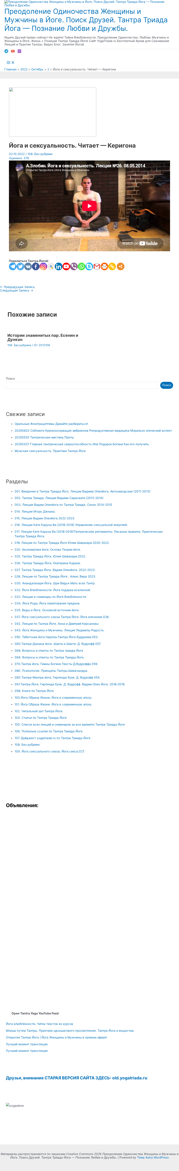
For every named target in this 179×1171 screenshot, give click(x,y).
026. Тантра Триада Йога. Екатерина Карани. (48, 563)
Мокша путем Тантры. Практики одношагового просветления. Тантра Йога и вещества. (70, 1030)
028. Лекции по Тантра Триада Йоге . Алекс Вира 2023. (55, 576)
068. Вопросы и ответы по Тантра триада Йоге (49, 650)
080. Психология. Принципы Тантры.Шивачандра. (51, 670)
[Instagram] (19, 52)
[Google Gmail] (97, 266)
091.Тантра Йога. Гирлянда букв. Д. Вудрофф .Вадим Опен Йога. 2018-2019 (70, 684)
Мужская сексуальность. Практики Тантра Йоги (50, 451)
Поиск (10, 378)
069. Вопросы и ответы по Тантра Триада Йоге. (49, 657)
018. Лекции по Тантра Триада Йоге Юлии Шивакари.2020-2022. (62, 542)
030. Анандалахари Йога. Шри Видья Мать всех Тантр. (55, 583)
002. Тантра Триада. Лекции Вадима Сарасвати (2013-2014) (59, 498)
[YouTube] (13, 52)
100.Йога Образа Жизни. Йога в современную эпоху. (53, 697)
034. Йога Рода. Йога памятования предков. (47, 603)
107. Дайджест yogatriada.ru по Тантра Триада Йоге (52, 738)
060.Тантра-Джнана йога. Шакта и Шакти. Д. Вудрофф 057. (58, 644)
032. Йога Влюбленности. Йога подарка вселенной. (53, 590)
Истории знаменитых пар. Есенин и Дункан (42, 337)
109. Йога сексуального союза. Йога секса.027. (50, 751)
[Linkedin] (58, 266)
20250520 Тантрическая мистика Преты (44, 437)
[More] (120, 266)
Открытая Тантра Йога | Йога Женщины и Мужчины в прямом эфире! (56, 1037)
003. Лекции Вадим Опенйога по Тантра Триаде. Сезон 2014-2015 (63, 504)
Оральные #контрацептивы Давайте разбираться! (51, 424)
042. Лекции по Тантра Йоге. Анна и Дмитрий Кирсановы (56, 623)
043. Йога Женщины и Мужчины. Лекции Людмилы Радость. (60, 630)
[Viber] (74, 266)
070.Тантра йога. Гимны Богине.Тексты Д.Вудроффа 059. (56, 664)
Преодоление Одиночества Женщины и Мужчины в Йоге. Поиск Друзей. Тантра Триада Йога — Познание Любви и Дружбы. (86, 20)
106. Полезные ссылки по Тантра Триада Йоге (49, 731)
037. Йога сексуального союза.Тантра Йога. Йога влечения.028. (62, 617)
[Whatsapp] (81, 266)
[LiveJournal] (51, 266)
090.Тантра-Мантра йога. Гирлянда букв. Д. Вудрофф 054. (57, 677)
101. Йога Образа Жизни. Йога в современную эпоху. (53, 704)
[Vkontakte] (28, 266)
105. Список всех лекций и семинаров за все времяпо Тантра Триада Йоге (70, 724)
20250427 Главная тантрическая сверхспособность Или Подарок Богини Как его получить (82, 444)
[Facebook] (36, 266)
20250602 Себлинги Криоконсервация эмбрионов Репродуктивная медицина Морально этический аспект (93, 430)
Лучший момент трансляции (27, 1044)
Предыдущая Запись (17, 287)
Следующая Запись (16, 290)
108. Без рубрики (40, 154)
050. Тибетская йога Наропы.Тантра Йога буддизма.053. (56, 637)
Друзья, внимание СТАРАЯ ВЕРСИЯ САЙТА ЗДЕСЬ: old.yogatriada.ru (76, 1077)
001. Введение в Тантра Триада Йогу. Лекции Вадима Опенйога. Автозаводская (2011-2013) (82, 491)
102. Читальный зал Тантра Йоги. (39, 711)
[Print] (104, 266)
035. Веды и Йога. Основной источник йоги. (47, 610)
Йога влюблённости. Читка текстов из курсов (39, 1024)
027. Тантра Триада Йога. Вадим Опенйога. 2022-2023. (55, 570)
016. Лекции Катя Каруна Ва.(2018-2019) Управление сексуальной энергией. (71, 525)
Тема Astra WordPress (153, 1157)
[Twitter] (20, 266)
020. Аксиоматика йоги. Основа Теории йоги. (48, 549)
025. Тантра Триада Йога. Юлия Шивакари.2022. (50, 556)
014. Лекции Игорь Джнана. (35, 511)
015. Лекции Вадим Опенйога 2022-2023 (44, 518)
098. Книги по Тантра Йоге (34, 691)
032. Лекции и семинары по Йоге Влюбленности (50, 597)
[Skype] (89, 266)
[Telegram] (6, 52)
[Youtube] (66, 266)
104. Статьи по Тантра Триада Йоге (41, 717)
